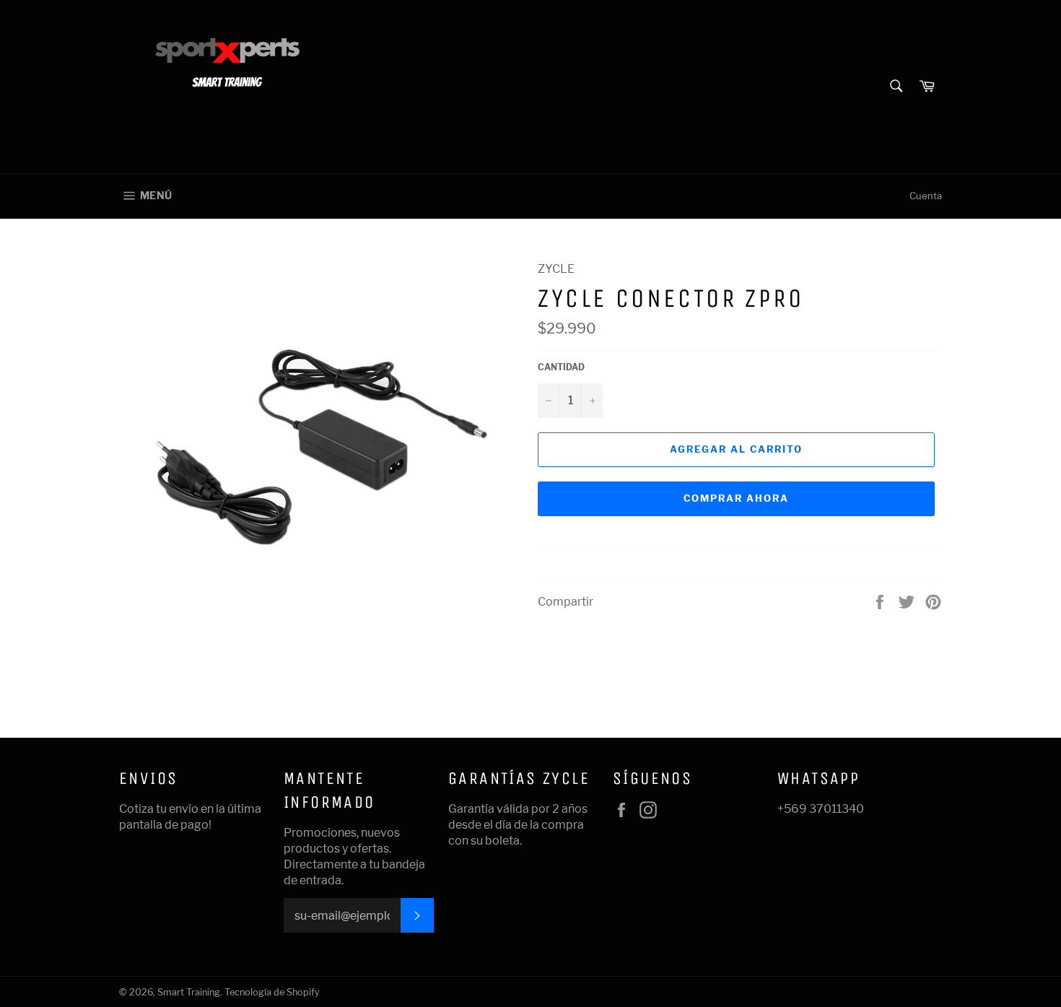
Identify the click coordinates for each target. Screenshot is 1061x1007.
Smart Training (188, 992)
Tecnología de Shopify (272, 992)
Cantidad (561, 367)
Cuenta (925, 195)
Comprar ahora (736, 498)
